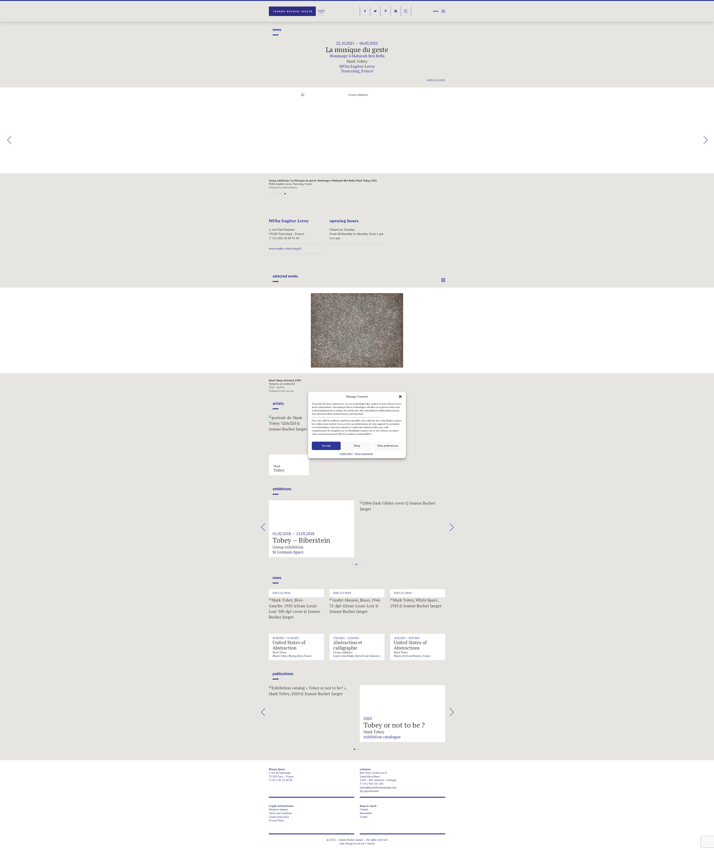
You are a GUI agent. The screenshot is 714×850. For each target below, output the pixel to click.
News (436, 11)
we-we (360, 843)
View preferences (387, 445)
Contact (364, 809)
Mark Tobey (357, 61)
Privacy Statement (364, 453)
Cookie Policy (346, 453)
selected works (285, 276)
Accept (326, 445)
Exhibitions (282, 489)
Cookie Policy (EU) (279, 817)
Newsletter (366, 813)
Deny (357, 445)
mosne (371, 843)
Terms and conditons (280, 813)
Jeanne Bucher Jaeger (297, 11)
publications (283, 673)
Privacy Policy (276, 820)
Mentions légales (278, 809)
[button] (400, 396)
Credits (364, 817)
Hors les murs (436, 80)
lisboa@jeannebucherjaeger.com (378, 787)
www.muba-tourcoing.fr (285, 248)
